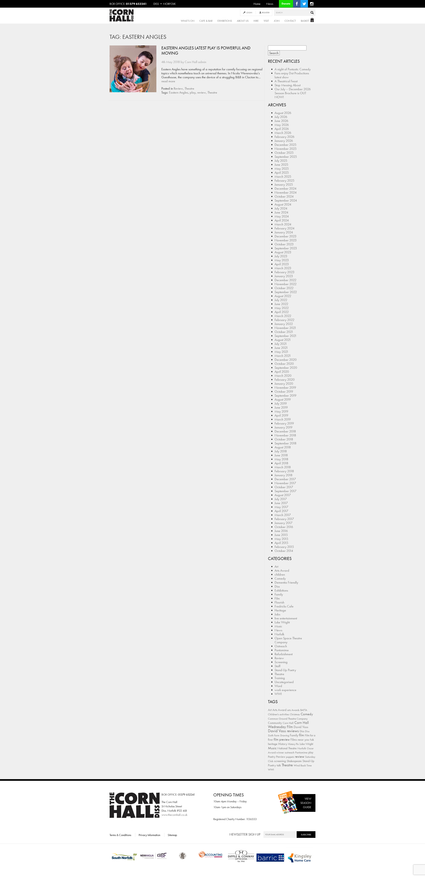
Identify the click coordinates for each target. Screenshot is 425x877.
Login (249, 12)
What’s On (187, 21)
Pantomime (282, 650)
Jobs (277, 614)
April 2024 (282, 220)
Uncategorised (284, 682)
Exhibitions (224, 21)
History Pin (293, 744)
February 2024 (284, 228)
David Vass (301, 727)
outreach (289, 752)
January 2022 (284, 324)
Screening (281, 662)
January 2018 (283, 475)
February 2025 (284, 180)
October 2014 (284, 551)
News (269, 4)
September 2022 (286, 292)
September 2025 (286, 156)
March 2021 (283, 355)
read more (168, 81)
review (201, 92)
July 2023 (281, 256)
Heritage (280, 610)
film (301, 735)
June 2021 (281, 348)
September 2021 (286, 336)
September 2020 (286, 367)
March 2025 (283, 176)
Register (265, 12)
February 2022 (284, 320)
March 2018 (283, 467)
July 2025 (281, 160)
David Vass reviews (283, 731)
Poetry (271, 757)
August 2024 (283, 204)
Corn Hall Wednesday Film (288, 724)
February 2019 (284, 423)
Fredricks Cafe (284, 606)
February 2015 (284, 547)
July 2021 (281, 344)
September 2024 (286, 200)
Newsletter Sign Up (244, 834)
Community (275, 723)
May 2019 (281, 411)
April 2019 (281, 415)
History (282, 744)
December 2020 (286, 359)
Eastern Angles (178, 92)
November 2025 (286, 148)
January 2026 (284, 141)
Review (178, 88)
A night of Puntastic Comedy (293, 69)
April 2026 (282, 129)
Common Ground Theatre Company (288, 718)
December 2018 (285, 431)
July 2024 (281, 208)
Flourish (279, 602)
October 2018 (284, 439)
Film (277, 598)
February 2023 (284, 272)
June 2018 (281, 455)
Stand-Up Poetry (285, 670)
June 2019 (281, 407)
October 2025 (284, 152)
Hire (256, 21)
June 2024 (281, 212)
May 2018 (281, 459)
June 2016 (281, 531)
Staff (277, 666)
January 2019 (283, 427)
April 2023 (282, 264)
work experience (285, 690)
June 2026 (281, 121)
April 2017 (281, 511)
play (193, 92)
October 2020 (284, 363)
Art (276, 566)
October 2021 (284, 332)
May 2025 (282, 168)
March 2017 (283, 515)
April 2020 (282, 371)
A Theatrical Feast (286, 81)
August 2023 (283, 252)
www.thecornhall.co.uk (174, 815)
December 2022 (285, 280)
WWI (278, 694)
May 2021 (281, 352)
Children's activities (278, 714)
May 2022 (282, 308)
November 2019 (285, 387)
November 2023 (286, 240)
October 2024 (284, 196)
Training (280, 678)
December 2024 (285, 188)
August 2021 (283, 340)
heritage (272, 744)
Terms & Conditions (120, 835)
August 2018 (283, 447)
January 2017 (283, 523)
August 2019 (283, 399)
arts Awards (293, 710)
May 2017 (281, 507)
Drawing (284, 735)
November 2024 (286, 192)
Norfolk (279, 634)
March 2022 (283, 316)
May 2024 (282, 216)
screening (280, 761)
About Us (243, 21)
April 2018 (281, 463)
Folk (312, 739)
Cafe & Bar (205, 21)
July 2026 (281, 117)
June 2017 (281, 503)
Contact (290, 21)
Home (257, 4)
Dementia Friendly (286, 582)
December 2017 (285, 479)
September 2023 (286, 248)
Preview (280, 757)
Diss (277, 586)
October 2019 (284, 391)
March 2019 (283, 419)
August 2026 (283, 113)
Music (278, 626)
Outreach (281, 646)
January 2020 (284, 383)
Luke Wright (282, 622)
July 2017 (281, 499)
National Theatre (287, 748)
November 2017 (285, 483)
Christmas (295, 714)
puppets (290, 757)
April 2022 (282, 312)
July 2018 (281, 451)
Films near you (300, 739)
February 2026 (284, 137)
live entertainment (286, 618)
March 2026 (283, 133)
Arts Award (282, 570)
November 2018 (285, 435)
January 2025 (284, 184)
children (280, 574)
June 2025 (281, 164)
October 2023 (284, 244)
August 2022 (283, 296)
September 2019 (285, 395)
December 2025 (285, 144)
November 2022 (286, 284)
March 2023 (283, 268)
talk (279, 765)
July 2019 (281, 403)
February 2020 (285, 379)
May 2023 (282, 260)
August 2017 (283, 495)
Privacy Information (149, 835)
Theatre (189, 88)
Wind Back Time (303, 765)
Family (279, 594)
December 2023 (285, 236)
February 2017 (284, 519)
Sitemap (172, 835)
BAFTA (303, 710)
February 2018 (284, 471)
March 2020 (283, 375)
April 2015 (281, 543)
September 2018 (285, 443)
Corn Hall (288, 723)
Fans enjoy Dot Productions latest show (292, 75)
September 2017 (285, 491)
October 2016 (284, 527)
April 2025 (282, 172)
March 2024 (283, 224)
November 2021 (285, 328)
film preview (282, 739)
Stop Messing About (287, 85)
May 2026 (282, 125)
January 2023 (284, 276)
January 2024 (284, 232)
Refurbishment (284, 654)
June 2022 (281, 304)
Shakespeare (294, 761)
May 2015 (281, 539)
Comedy (280, 578)
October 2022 (284, 288)
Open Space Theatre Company (288, 640)
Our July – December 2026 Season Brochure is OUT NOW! (293, 93)
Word (278, 686)
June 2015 (281, 535)
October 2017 (284, 487)
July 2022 (281, 300)
